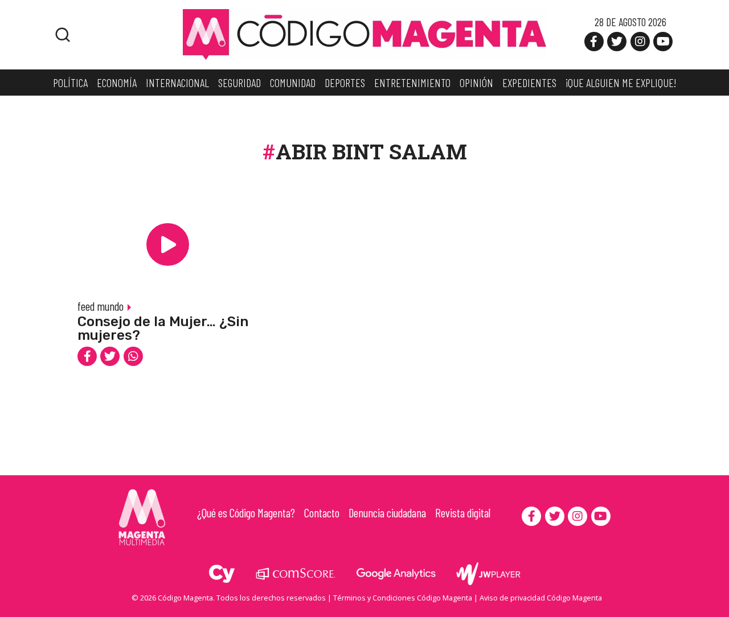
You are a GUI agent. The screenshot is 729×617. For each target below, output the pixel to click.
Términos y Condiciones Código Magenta (402, 598)
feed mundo (100, 306)
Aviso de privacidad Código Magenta (541, 598)
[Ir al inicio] (364, 33)
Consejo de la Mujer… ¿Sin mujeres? (162, 328)
